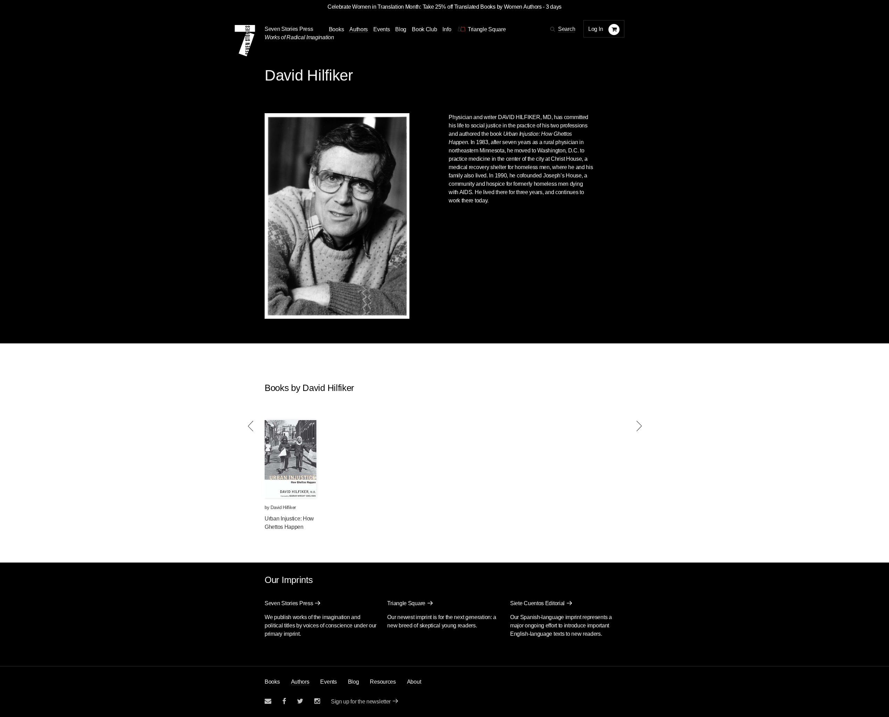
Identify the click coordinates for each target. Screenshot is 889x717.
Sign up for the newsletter (361, 702)
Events (381, 29)
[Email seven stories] (268, 701)
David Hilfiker (283, 507)
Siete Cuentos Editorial (537, 603)
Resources (383, 682)
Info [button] (446, 29)
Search (566, 29)
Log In (595, 29)
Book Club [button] (424, 29)
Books (272, 682)
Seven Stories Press (289, 29)
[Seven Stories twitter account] (300, 701)
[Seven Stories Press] (244, 40)
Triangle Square (406, 603)
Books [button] (336, 29)
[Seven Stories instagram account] (317, 701)
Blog (400, 29)
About (414, 682)
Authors (358, 29)
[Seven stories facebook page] (284, 701)
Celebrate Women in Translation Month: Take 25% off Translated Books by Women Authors (434, 7)
